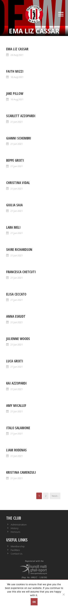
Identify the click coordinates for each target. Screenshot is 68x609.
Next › (55, 495)
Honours (15, 531)
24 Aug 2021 (17, 54)
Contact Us (16, 553)
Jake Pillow (14, 93)
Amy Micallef (16, 405)
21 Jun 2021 (17, 121)
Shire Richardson (19, 249)
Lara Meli (13, 227)
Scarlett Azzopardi (20, 116)
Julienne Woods (18, 338)
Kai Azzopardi (16, 383)
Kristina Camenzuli (21, 472)
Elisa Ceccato (16, 294)
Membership (18, 546)
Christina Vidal (18, 182)
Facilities (15, 550)
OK (34, 602)
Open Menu (61, 14)
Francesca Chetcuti (21, 272)
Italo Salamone (18, 428)
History (14, 528)
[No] (63, 594)
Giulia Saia (14, 205)
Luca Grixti (14, 361)
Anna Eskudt (15, 316)
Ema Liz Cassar (17, 49)
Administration (19, 524)
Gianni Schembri (18, 138)
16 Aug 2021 (17, 77)
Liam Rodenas (16, 450)
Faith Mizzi (14, 71)
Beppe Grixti (15, 160)
